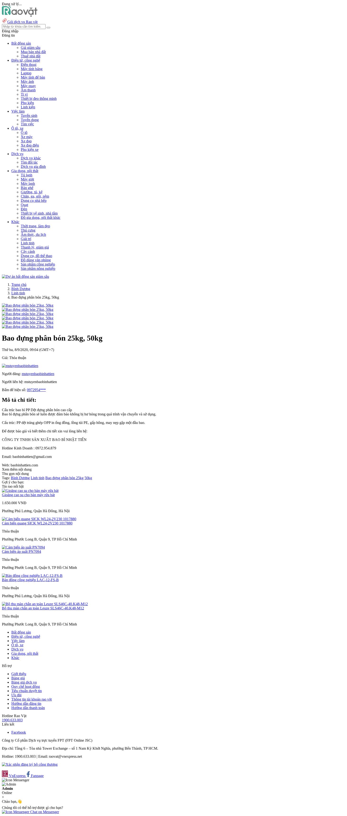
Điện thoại (28, 65)
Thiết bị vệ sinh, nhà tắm (39, 213)
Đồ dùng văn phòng (36, 260)
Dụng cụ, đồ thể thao (36, 256)
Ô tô (24, 133)
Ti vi (24, 94)
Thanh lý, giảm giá (35, 247)
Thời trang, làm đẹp (35, 226)
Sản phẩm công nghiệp (38, 264)
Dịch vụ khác (31, 158)
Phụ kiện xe (29, 150)
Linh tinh (27, 243)
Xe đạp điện (30, 145)
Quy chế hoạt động (25, 687)
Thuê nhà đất (30, 56)
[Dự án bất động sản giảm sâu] (25, 277)
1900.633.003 (12, 720)
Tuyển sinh (29, 116)
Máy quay (28, 86)
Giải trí (26, 239)
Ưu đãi (16, 695)
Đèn (24, 209)
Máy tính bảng (31, 69)
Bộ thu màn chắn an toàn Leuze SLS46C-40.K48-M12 (43, 608)
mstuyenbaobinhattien (38, 374)
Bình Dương (20, 289)
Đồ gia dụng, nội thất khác (40, 218)
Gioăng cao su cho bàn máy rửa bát (28, 495)
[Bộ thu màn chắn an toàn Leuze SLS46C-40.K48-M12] (45, 604)
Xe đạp (26, 141)
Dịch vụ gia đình (33, 167)
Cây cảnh (28, 251)
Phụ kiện (27, 103)
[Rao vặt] (20, 15)
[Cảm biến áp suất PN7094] (23, 547)
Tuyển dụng (30, 120)
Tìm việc (27, 124)
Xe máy (27, 137)
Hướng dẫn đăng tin (26, 704)
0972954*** (36, 390)
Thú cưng (28, 230)
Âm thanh (28, 90)
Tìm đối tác (29, 162)
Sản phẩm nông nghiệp (38, 268)
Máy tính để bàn (33, 77)
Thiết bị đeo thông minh (39, 99)
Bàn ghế (27, 188)
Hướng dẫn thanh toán (28, 708)
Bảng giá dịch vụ (24, 682)
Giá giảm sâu (30, 48)
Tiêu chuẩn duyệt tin (26, 691)
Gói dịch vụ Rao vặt (22, 22)
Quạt (24, 205)
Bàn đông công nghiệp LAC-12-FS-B (30, 580)
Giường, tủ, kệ (31, 192)
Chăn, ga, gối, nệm (35, 196)
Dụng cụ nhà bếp (34, 201)
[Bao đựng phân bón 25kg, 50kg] (27, 305)
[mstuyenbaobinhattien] (20, 366)
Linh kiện (28, 107)
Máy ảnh (27, 82)
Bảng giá (18, 678)
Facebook (18, 732)
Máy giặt (27, 179)
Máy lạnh (28, 184)
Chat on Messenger (44, 812)
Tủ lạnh (26, 175)
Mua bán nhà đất (33, 52)
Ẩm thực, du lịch (33, 235)
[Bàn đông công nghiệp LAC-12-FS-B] (32, 576)
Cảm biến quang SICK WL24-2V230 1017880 (37, 523)
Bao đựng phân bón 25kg (64, 478)
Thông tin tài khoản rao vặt (31, 699)
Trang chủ (18, 285)
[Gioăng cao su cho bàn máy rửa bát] (30, 491)
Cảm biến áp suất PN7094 (21, 552)
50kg (88, 478)
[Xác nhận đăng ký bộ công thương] (30, 764)
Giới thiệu (18, 674)
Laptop (26, 73)
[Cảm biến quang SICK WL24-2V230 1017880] (39, 519)
